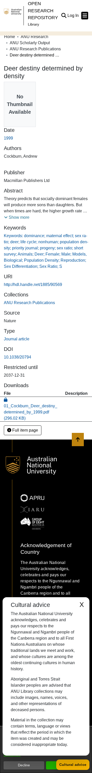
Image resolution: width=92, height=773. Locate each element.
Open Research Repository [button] (43, 10)
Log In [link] (73, 15)
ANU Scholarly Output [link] (30, 43)
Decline (24, 765)
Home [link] (9, 36)
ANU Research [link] (34, 36)
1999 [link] (8, 138)
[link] (29, 303)
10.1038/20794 (17, 357)
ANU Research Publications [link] (35, 49)
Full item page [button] (24, 430)
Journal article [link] (16, 339)
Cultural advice (72, 765)
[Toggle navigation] (84, 15)
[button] (64, 16)
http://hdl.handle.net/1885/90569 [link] (33, 284)
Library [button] (33, 24)
